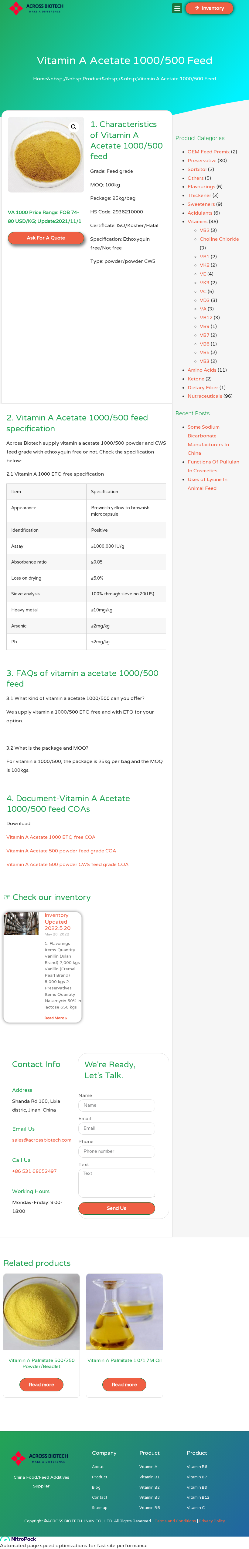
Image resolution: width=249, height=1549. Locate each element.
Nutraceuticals (205, 396)
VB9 (205, 326)
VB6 (205, 344)
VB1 (205, 256)
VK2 (205, 265)
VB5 (205, 352)
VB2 (205, 230)
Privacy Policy (212, 1521)
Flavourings (201, 186)
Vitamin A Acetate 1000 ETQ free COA (50, 837)
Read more (41, 1384)
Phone (86, 1142)
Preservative (202, 160)
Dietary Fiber (203, 387)
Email (84, 1119)
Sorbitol (197, 169)
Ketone (196, 379)
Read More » (56, 1017)
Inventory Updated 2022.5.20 (57, 922)
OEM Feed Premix (209, 152)
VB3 (205, 361)
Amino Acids (202, 370)
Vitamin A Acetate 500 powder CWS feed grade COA (67, 864)
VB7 (205, 335)
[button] (177, 8)
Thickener (199, 195)
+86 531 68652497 (34, 1171)
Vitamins (198, 221)
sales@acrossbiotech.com (41, 1140)
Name (85, 1096)
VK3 (205, 282)
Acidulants (200, 213)
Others (196, 178)
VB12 (206, 317)
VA (203, 309)
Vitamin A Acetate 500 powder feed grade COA (61, 851)
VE (203, 274)
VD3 (205, 300)
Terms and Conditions (175, 1521)
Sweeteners (201, 204)
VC (203, 291)
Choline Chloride (219, 239)
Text (83, 1165)
